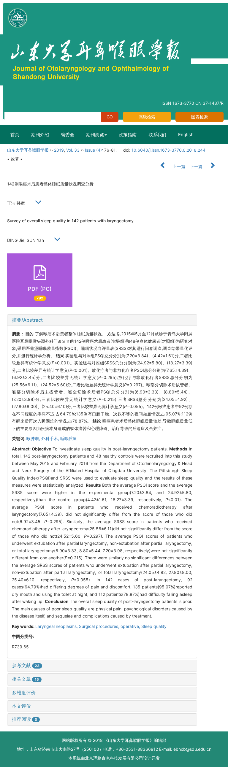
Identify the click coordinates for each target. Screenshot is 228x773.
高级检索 (147, 116)
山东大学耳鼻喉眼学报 (28, 150)
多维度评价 (24, 693)
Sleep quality (154, 626)
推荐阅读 (24, 719)
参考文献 (25, 665)
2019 (59, 150)
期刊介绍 (40, 134)
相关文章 (25, 679)
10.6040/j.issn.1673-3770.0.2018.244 (168, 150)
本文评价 (21, 706)
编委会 (67, 134)
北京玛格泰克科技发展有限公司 (114, 758)
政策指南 (128, 134)
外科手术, (50, 438)
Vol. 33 (73, 150)
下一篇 (197, 166)
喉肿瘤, (33, 438)
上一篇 (178, 166)
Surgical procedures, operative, (110, 626)
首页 (14, 134)
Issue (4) (93, 150)
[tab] (102, 320)
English (186, 134)
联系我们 (157, 134)
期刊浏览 (95, 134)
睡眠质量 (68, 438)
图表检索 (199, 116)
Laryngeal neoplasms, (57, 626)
